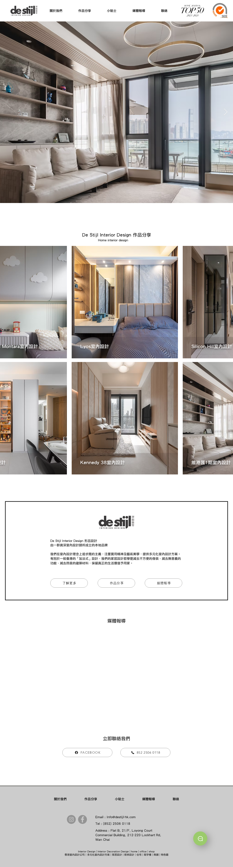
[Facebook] (82, 819)
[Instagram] (71, 819)
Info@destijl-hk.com (121, 817)
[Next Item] (225, 112)
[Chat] (200, 838)
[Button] (125, 302)
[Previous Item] (7, 112)
